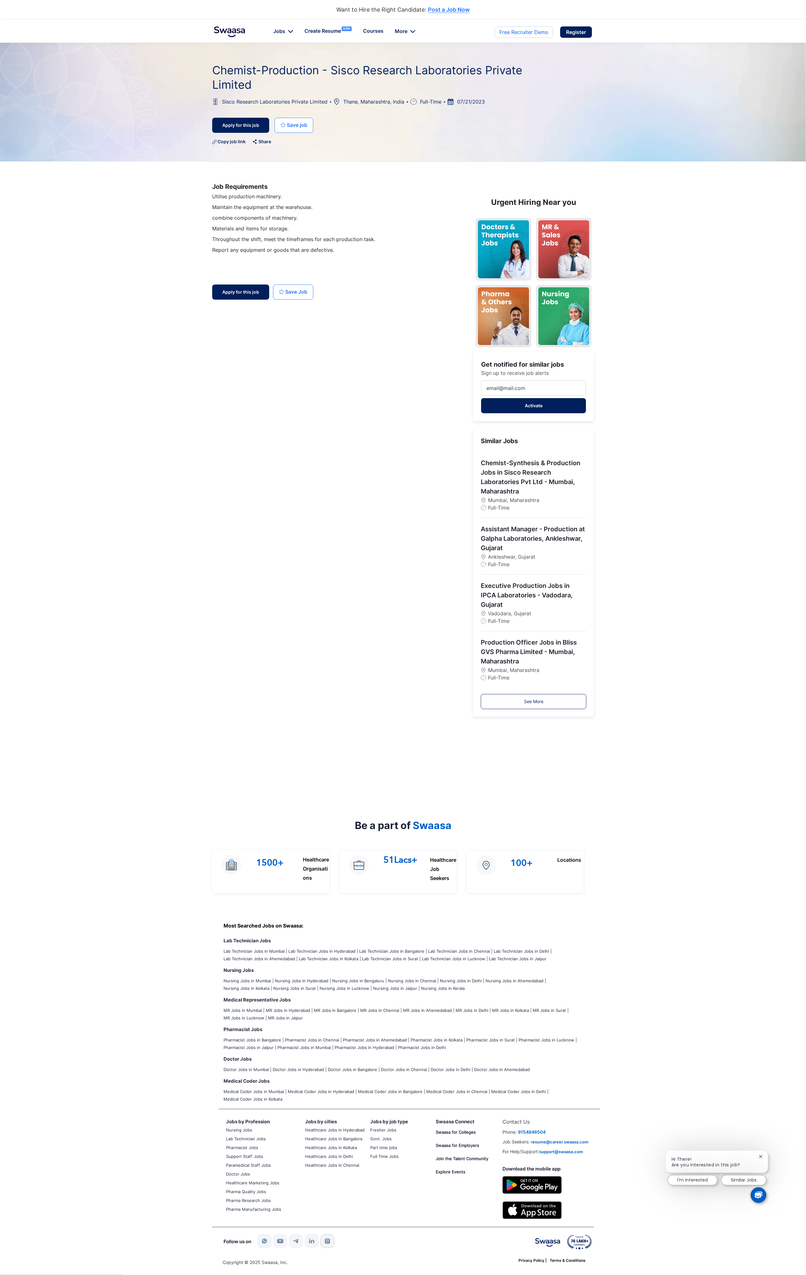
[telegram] (296, 1241)
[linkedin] (312, 1241)
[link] (229, 31)
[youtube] (280, 1241)
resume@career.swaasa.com (559, 1141)
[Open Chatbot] (758, 1195)
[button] (576, 32)
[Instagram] (327, 1241)
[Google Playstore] (532, 1184)
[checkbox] (294, 125)
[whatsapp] (264, 1241)
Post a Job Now (449, 10)
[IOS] (532, 1209)
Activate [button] (533, 405)
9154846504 (532, 1132)
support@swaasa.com (561, 1151)
